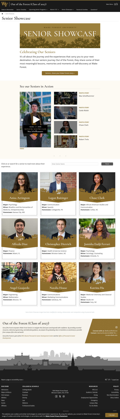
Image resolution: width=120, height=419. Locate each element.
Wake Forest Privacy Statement (56, 416)
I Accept (112, 415)
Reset (107, 164)
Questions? (94, 9)
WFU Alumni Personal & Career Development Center (37, 336)
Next (49, 119)
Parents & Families (82, 9)
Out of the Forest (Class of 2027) (28, 4)
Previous (21, 119)
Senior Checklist (21, 9)
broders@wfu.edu (111, 335)
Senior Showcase (67, 9)
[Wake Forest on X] (60, 396)
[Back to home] (2, 13)
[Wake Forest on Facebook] (56, 396)
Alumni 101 (53, 9)
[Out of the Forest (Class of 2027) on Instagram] (116, 327)
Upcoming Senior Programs (37, 9)
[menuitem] (3, 14)
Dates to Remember (7, 9)
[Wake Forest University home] (4, 4)
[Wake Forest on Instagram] (63, 396)
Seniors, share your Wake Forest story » (59, 73)
